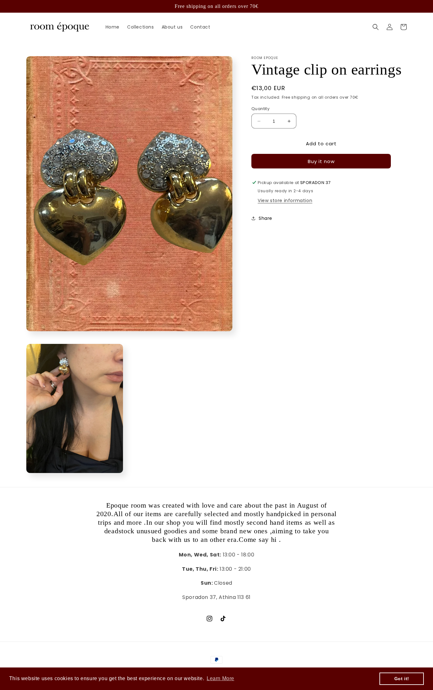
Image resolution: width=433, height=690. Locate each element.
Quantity (260, 109)
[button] (376, 27)
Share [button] (265, 218)
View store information (285, 200)
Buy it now (321, 161)
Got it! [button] (401, 678)
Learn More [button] (220, 678)
